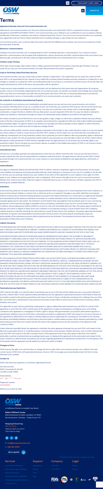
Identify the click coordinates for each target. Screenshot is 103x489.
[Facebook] (7, 438)
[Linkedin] (16, 438)
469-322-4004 (10, 426)
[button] (67, 3)
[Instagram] (11, 438)
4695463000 (5, 385)
